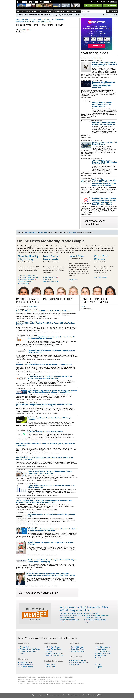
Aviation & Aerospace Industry (34, 538)
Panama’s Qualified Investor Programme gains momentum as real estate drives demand (51, 486)
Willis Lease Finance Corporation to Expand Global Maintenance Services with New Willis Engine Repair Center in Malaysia (104, 182)
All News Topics (25, 647)
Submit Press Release (53, 647)
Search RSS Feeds (77, 649)
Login (98, 664)
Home (18, 19)
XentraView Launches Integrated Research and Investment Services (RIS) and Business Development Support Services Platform (52, 391)
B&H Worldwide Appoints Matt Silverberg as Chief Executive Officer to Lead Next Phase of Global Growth (52, 530)
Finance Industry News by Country (27, 275)
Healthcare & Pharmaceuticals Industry (56, 385)
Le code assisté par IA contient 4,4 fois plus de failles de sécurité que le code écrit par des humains (51, 338)
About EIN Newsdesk (104, 647)
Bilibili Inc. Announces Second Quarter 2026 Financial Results (103, 123)
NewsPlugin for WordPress (51, 281)
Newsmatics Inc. (23, 681)
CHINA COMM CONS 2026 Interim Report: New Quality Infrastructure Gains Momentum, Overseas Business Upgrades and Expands (44, 405)
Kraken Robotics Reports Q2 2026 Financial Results (104, 143)
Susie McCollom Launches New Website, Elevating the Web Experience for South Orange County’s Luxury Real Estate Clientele (50, 574)
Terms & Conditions (103, 651)
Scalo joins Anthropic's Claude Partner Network (45, 432)
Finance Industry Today (34, 2)
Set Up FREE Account (93, 5)
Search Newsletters (26, 664)
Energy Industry (106, 77)
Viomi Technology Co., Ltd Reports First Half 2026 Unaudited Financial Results (104, 162)
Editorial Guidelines (103, 653)
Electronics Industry (51, 346)
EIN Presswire (73, 280)
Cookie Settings (78, 683)
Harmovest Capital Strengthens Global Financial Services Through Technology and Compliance (103, 84)
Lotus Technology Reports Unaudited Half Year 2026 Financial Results (102, 104)
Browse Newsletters (26, 667)
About (19, 11)
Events (70, 282)
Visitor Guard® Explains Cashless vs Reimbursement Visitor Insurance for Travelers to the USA (50, 472)
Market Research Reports (54, 655)
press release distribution (61, 677)
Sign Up (99, 667)
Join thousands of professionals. (80, 607)
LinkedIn (41, 679)
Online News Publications (25, 281)
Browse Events (50, 667)
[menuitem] (30, 649)
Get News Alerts (60, 11)
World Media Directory (58, 19)
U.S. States (47, 19)
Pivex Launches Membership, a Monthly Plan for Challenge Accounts (49, 419)
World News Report (23, 283)
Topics (33, 21)
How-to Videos (101, 649)
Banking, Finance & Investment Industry (36, 318)
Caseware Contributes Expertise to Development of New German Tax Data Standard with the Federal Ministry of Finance (104, 201)
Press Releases (72, 11)
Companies (49, 399)
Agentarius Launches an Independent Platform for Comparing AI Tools (51, 515)
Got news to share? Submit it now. (95, 222)
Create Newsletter (26, 662)
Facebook (35, 679)
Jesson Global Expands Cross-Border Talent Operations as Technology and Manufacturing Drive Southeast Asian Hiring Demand (44, 501)
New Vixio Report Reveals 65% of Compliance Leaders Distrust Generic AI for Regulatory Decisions (44, 458)
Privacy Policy (101, 655)
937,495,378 (67, 15)
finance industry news (30, 232)
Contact (114, 11)
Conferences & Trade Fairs (53, 359)
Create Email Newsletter (50, 277)
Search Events (50, 664)
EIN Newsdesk (38, 677)
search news (43, 232)
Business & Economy (97, 77)
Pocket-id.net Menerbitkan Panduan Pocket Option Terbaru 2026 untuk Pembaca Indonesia (45, 324)
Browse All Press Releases (54, 653)
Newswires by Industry (28, 19)
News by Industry (45, 11)
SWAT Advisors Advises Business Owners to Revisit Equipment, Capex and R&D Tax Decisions (45, 444)
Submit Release (110, 5)
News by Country (30, 11)
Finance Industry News (22, 21)
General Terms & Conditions (57, 683)
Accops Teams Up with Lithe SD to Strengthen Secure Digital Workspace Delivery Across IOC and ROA (50, 377)
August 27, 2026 (92, 60)
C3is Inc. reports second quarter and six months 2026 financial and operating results (104, 64)
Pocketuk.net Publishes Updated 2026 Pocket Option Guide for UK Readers (43, 311)
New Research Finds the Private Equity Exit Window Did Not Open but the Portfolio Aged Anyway (52, 561)
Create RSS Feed (48, 279)
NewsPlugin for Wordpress (80, 662)
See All (100, 58)
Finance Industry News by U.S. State (28, 277)
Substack (49, 679)
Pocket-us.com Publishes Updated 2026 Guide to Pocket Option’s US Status (44, 364)
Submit (95, 58)
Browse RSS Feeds (77, 651)
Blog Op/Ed (75, 664)
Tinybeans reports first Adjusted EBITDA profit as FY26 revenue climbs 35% (50, 543)
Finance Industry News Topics (26, 279)
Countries (39, 19)
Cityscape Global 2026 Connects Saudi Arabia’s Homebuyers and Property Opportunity (51, 351)
